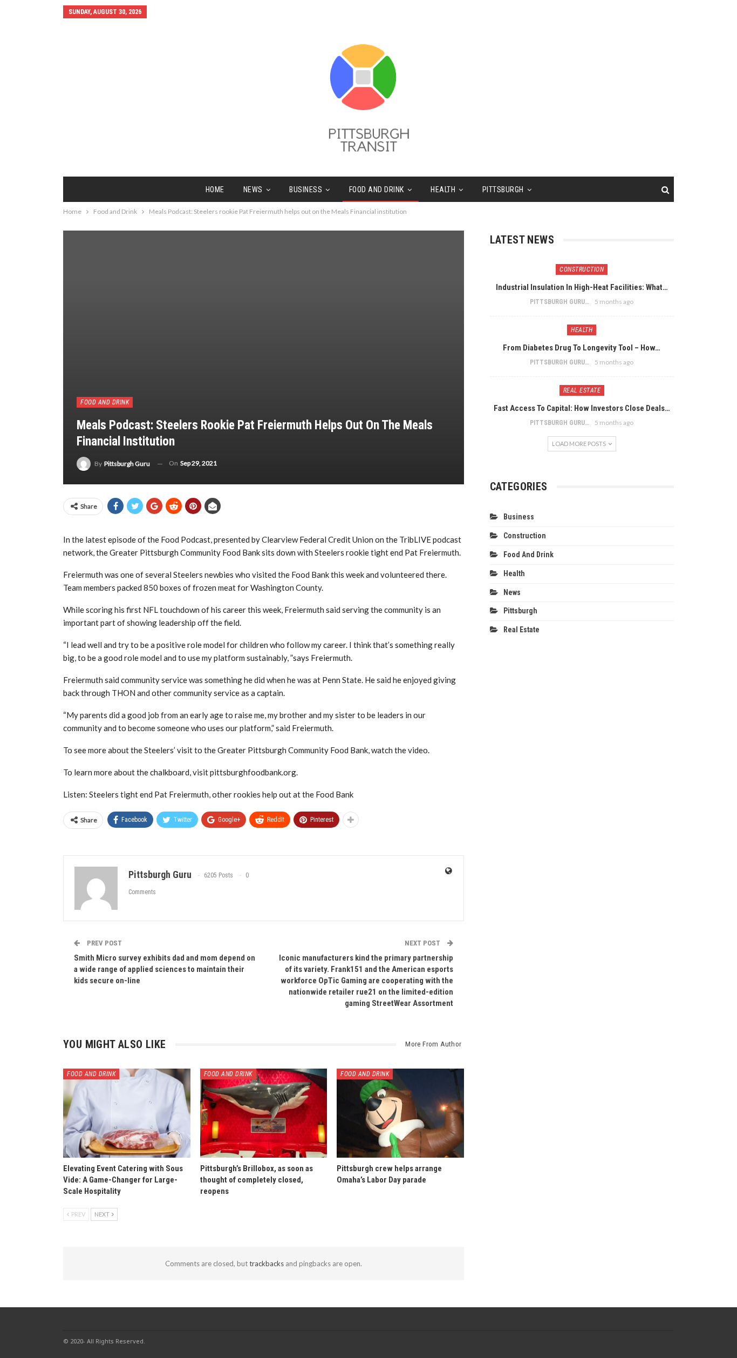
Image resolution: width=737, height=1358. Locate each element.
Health (443, 189)
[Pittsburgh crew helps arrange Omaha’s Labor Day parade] (400, 1113)
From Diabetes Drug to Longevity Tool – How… (581, 348)
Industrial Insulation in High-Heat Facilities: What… (582, 287)
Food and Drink (376, 189)
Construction (581, 269)
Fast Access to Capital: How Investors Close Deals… (582, 408)
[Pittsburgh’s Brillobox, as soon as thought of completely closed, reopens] (263, 1113)
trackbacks (266, 1263)
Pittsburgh (503, 189)
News (253, 189)
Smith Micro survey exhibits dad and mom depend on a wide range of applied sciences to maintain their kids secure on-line (164, 969)
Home (215, 189)
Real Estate (582, 390)
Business (305, 189)
